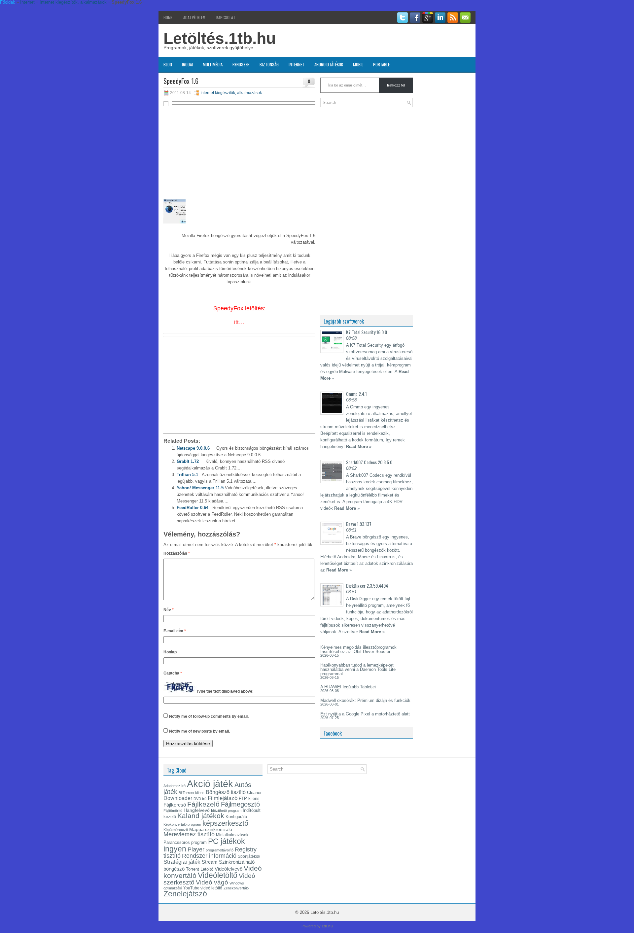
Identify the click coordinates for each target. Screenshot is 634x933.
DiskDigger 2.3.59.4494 (367, 585)
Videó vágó (212, 882)
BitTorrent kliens (191, 793)
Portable (381, 64)
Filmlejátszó (222, 798)
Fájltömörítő (172, 810)
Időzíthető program (226, 810)
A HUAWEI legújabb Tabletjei (348, 686)
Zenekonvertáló (236, 888)
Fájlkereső (174, 805)
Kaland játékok (200, 816)
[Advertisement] (239, 156)
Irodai (187, 64)
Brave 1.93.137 (358, 523)
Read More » (358, 446)
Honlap (170, 652)
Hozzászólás (176, 553)
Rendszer (241, 64)
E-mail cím (174, 631)
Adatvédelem (194, 17)
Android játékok (328, 64)
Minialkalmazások (232, 835)
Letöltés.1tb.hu (219, 38)
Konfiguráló (236, 816)
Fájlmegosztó (240, 804)
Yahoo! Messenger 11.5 (200, 487)
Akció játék (210, 783)
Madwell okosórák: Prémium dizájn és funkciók (365, 700)
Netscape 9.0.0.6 (193, 448)
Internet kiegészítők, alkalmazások (231, 92)
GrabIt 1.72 (188, 461)
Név (168, 609)
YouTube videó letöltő (202, 888)
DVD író (200, 799)
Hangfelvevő (197, 810)
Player (196, 849)
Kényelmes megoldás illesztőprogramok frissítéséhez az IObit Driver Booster (358, 649)
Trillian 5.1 (187, 474)
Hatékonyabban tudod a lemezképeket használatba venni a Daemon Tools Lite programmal (358, 669)
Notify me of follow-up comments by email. (209, 716)
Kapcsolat (225, 17)
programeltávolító (219, 850)
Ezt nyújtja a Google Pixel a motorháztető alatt (365, 713)
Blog (167, 64)
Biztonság (269, 64)
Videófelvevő (228, 869)
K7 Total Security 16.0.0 (366, 331)
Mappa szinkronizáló (210, 829)
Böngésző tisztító (226, 792)
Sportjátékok (249, 856)
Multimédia (213, 64)
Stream (210, 862)
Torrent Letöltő (199, 869)
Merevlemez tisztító (189, 834)
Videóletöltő (217, 875)
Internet (296, 64)
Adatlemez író (174, 786)
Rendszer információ (209, 855)
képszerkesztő (225, 823)
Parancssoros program (185, 842)
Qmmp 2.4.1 (356, 393)
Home (167, 17)
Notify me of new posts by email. (199, 731)
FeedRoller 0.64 (192, 507)
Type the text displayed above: (225, 691)
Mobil (358, 64)
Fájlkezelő (203, 804)
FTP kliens (249, 798)
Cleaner (254, 792)
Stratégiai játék (181, 861)
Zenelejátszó (185, 893)
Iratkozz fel (396, 85)
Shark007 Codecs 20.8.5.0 (369, 462)
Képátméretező (175, 830)
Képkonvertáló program (182, 824)
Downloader (177, 798)
